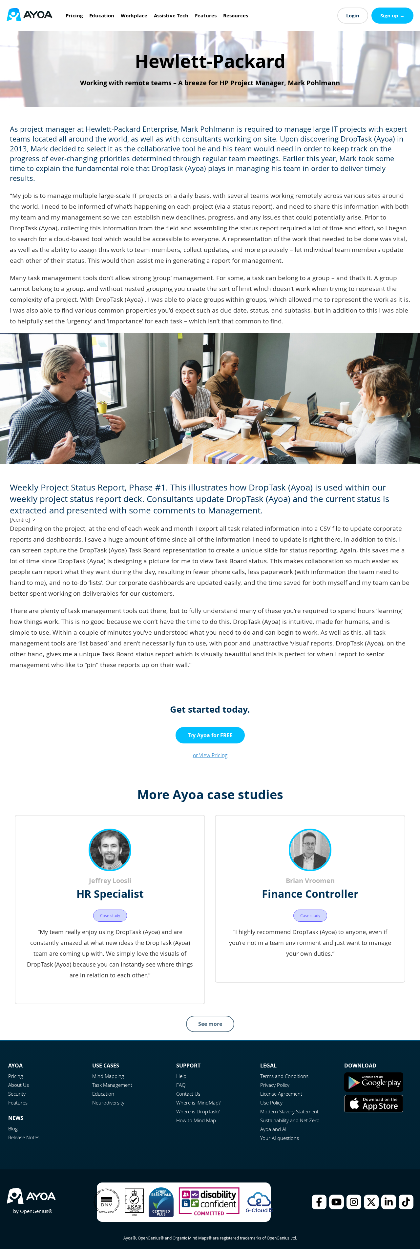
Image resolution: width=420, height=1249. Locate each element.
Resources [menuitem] (235, 15)
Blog (13, 1128)
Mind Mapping (108, 1076)
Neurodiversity (108, 1102)
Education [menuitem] (101, 15)
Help (181, 1076)
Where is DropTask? (198, 1111)
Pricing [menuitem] (74, 15)
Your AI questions (279, 1138)
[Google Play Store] (373, 1089)
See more (210, 1024)
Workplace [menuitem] (134, 15)
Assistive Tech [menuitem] (171, 15)
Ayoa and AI (273, 1129)
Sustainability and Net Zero (290, 1120)
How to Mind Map (196, 1120)
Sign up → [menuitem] (392, 15)
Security (17, 1093)
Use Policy (271, 1102)
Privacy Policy (274, 1085)
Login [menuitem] (352, 15)
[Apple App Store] (373, 1110)
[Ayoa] (29, 15)
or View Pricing (210, 755)
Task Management (112, 1085)
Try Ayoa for (210, 735)
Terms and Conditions (284, 1076)
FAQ (180, 1085)
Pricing (15, 1076)
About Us (18, 1085)
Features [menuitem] (206, 15)
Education (103, 1093)
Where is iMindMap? (198, 1102)
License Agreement (281, 1093)
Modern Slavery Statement (289, 1111)
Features (18, 1102)
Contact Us (188, 1093)
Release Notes (23, 1137)
